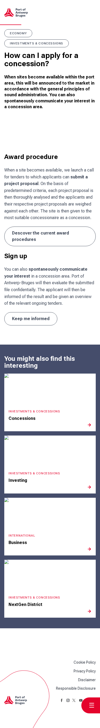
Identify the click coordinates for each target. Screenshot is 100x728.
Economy (18, 33)
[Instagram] (68, 700)
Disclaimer (87, 680)
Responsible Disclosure (76, 688)
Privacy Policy (85, 671)
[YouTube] (81, 700)
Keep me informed (31, 318)
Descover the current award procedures (40, 236)
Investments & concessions (36, 43)
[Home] (18, 12)
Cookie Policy (85, 662)
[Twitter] (74, 700)
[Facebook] (61, 700)
